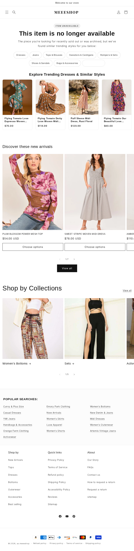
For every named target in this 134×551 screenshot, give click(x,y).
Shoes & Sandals (41, 63)
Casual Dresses (12, 412)
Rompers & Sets (108, 55)
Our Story (93, 459)
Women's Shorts (56, 430)
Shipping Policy (57, 482)
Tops (11, 467)
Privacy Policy (56, 459)
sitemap (92, 496)
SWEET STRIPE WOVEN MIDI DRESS (85, 234)
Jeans (35, 55)
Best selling (14, 504)
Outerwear (14, 489)
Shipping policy (93, 543)
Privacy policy (56, 543)
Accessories (15, 496)
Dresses (20, 55)
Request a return (97, 489)
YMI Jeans (9, 418)
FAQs (90, 467)
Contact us (93, 474)
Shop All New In (93, 63)
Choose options (33, 246)
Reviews (52, 496)
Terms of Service (57, 467)
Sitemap (52, 504)
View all (67, 268)
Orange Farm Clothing (16, 430)
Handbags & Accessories (17, 424)
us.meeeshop (23, 543)
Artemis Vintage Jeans (103, 430)
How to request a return (101, 482)
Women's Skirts (55, 418)
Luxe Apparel (54, 424)
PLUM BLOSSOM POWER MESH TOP (22, 234)
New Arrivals (54, 412)
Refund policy (56, 474)
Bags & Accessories (67, 63)
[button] (6, 12)
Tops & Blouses (54, 55)
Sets (68, 363)
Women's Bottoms (15, 363)
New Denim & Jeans (101, 412)
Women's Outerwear (101, 424)
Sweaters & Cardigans (81, 55)
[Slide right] (74, 259)
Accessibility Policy (59, 489)
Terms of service (74, 543)
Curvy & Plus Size (13, 406)
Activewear (9, 436)
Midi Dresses (97, 418)
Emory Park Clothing (58, 406)
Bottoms (13, 482)
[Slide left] (59, 259)
